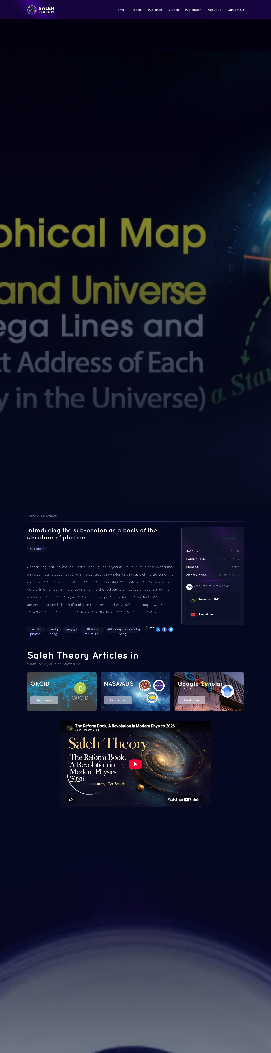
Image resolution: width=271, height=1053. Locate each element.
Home (119, 10)
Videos (174, 10)
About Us (214, 10)
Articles (136, 10)
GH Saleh (36, 549)
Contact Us (236, 10)
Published (155, 10)
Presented (230, 538)
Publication (193, 10)
